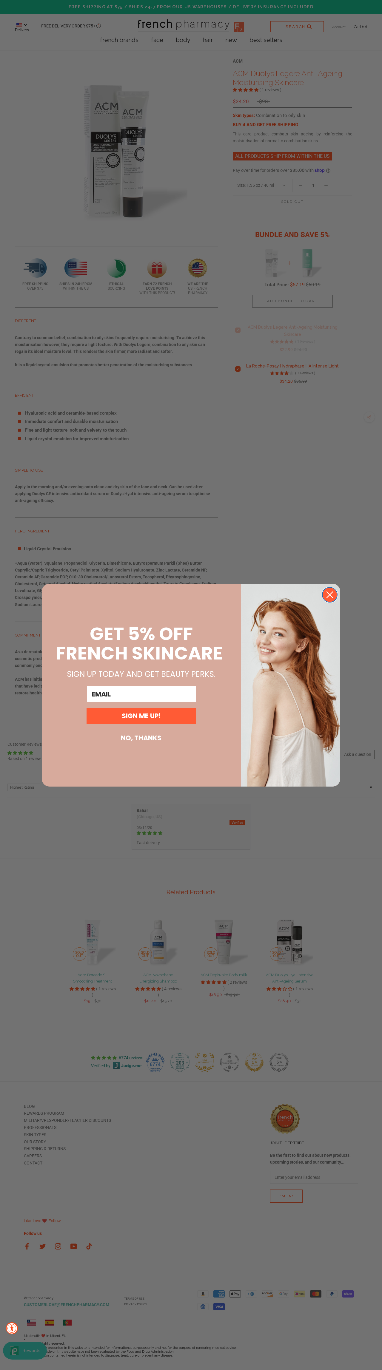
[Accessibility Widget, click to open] (12, 1328)
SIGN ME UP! (141, 716)
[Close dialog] (329, 594)
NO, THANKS (141, 738)
